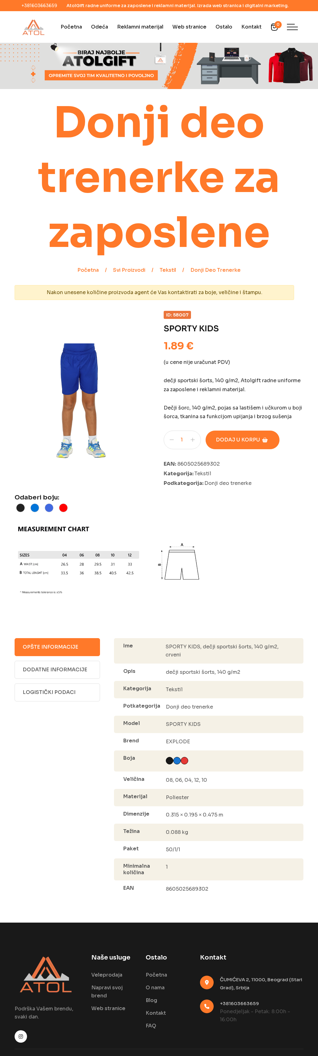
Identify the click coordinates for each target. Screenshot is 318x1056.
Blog (151, 1000)
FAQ (151, 1025)
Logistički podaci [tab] (49, 692)
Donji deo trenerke (215, 270)
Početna (71, 27)
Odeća (99, 27)
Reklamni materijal (140, 27)
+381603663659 (39, 5)
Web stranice (189, 27)
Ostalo (224, 27)
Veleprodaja (106, 975)
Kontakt (251, 27)
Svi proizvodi (129, 270)
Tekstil (168, 270)
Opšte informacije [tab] (50, 647)
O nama (155, 987)
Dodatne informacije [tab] (55, 669)
